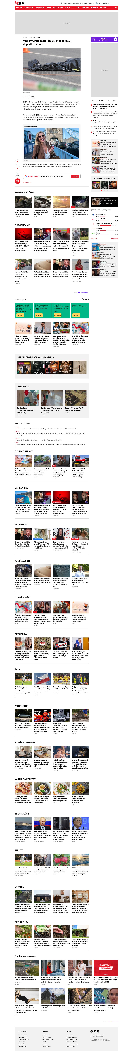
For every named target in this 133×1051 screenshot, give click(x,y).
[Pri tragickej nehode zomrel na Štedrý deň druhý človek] (42, 202)
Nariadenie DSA (22, 1046)
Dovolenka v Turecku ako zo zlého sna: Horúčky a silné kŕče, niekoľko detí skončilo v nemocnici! (46, 429)
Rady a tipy (55, 802)
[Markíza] (93, 215)
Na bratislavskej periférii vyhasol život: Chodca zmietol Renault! (61, 212)
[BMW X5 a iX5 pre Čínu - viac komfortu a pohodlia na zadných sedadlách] (23, 715)
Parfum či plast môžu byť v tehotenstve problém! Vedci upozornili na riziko (39, 440)
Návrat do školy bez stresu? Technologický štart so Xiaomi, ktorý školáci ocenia (22, 339)
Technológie (22, 813)
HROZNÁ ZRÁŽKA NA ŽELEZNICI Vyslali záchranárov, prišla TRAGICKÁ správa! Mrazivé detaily (78, 473)
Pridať (76, 176)
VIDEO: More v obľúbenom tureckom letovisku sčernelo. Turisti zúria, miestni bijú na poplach (80, 872)
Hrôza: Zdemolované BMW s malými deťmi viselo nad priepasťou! (22, 212)
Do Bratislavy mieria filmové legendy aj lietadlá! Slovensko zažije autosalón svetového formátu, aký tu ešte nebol (61, 340)
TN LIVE (19, 850)
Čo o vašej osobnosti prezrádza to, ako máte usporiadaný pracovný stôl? (41, 763)
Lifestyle (94, 8)
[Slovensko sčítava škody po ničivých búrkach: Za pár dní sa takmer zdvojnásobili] (42, 461)
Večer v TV (106, 210)
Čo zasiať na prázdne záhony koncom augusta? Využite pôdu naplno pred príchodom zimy (61, 943)
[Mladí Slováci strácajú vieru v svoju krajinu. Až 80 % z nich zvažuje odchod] (61, 643)
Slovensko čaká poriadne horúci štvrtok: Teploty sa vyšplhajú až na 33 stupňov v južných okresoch (61, 473)
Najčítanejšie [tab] (98, 101)
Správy (35, 733)
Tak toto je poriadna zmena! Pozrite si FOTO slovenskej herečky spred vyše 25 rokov (42, 545)
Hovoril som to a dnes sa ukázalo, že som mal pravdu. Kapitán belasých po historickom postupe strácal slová (23, 872)
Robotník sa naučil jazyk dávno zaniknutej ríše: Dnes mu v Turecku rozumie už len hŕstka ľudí (60, 582)
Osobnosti (36, 550)
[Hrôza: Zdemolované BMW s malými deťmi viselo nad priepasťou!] (23, 202)
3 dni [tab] (108, 101)
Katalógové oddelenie (71, 1042)
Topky (34, 37)
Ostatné (36, 695)
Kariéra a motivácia (26, 742)
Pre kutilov (21, 922)
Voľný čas (103, 8)
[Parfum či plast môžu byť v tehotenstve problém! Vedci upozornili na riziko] (42, 570)
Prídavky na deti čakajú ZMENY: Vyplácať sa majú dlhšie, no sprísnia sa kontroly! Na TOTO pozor (23, 472)
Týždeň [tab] (115, 101)
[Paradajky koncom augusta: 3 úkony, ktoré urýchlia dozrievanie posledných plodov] (23, 931)
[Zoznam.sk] (95, 1040)
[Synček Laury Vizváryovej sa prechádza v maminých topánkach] (52, 398)
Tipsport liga (56, 693)
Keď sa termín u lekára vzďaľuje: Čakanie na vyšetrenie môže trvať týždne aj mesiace (41, 339)
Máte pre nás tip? (70, 1046)
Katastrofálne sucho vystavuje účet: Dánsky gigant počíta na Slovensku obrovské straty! (41, 656)
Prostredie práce (37, 768)
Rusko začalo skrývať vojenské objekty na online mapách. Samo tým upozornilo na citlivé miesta (42, 835)
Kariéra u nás (22, 1042)
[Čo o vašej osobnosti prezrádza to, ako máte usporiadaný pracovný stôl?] (42, 752)
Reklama (45, 1031)
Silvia (83, 3)
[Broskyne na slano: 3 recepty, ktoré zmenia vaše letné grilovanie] (61, 788)
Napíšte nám (22, 1044)
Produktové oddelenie (71, 1037)
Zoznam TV (23, 386)
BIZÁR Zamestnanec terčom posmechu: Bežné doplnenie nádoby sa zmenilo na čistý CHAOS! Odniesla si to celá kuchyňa (50, 434)
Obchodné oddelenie (71, 1039)
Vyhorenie (55, 770)
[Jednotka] (93, 224)
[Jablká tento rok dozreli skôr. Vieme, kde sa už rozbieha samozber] (61, 860)
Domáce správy (23, 451)
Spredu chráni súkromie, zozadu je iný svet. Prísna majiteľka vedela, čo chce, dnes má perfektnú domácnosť (23, 908)
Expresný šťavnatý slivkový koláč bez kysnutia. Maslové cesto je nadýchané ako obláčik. (23, 800)
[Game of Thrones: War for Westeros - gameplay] (75, 398)
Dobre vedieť (18, 344)
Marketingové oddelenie (72, 1044)
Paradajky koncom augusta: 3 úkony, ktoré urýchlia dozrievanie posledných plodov (22, 943)
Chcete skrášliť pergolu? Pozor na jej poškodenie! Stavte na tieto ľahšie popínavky (80, 943)
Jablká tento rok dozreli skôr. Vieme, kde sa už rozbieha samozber (60, 870)
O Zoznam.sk (23, 1031)
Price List (45, 1044)
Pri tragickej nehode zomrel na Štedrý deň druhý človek (41, 212)
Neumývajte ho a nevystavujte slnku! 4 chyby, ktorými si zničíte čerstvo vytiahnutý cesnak (42, 943)
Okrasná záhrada (76, 947)
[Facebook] (91, 1031)
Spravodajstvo (69, 1035)
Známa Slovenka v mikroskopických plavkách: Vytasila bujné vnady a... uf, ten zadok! (60, 545)
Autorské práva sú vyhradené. (97, 1036)
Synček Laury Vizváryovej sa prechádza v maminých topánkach (52, 410)
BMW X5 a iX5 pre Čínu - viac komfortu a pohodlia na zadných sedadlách (23, 726)
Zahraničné (29, 8)
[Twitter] (98, 1031)
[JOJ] (93, 219)
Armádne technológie (20, 841)
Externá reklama (47, 1037)
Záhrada (17, 947)
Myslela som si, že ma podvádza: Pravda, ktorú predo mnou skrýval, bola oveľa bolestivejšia (108, 202)
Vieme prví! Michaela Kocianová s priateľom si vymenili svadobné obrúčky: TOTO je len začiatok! (80, 546)
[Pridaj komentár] (17, 162)
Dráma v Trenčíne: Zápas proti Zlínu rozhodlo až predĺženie (61, 689)
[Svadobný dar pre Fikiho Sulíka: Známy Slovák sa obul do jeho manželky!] (23, 534)
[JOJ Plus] (93, 233)
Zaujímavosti (58, 8)
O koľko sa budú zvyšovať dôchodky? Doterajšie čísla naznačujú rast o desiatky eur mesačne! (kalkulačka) (23, 656)
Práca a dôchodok (19, 768)
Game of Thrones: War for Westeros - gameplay (74, 409)
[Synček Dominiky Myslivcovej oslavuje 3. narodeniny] (28, 398)
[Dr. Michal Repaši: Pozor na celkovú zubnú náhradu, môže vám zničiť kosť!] (80, 570)
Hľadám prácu (75, 770)
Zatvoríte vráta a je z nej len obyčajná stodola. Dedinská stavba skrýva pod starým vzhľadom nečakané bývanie (50, 444)
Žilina (73, 479)
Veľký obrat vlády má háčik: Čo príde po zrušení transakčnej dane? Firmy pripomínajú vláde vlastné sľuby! (80, 656)
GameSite (67, 412)
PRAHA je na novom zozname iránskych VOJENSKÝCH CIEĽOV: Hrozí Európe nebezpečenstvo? (60, 509)
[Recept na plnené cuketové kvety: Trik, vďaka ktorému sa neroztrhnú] (80, 788)
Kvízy (78, 8)
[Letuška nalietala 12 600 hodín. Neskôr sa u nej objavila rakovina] (42, 860)
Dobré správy (23, 597)
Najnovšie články (23, 423)
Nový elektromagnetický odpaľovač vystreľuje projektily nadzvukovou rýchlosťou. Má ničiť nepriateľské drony (61, 835)
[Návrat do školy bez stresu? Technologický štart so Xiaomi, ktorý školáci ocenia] (80, 607)
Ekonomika (69, 8)
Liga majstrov (18, 697)
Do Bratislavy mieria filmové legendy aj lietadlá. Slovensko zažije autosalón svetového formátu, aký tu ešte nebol (42, 727)
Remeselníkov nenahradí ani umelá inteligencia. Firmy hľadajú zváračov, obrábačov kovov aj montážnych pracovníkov (80, 764)
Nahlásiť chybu (27, 182)
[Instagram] (95, 1031)
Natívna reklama (46, 1046)
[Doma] (93, 229)
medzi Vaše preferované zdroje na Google (45, 176)
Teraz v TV (95, 210)
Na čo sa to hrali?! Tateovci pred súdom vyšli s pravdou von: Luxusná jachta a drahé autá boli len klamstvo (79, 509)
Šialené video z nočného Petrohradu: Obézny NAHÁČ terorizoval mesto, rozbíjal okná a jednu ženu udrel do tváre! (42, 509)
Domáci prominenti (19, 548)
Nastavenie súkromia (24, 1039)
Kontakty (69, 1031)
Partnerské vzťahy (105, 198)
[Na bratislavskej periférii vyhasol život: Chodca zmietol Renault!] (61, 202)
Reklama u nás (46, 1035)
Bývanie (19, 886)
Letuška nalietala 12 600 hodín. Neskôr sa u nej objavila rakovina (42, 870)
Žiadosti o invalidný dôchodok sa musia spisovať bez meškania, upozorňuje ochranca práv (23, 763)
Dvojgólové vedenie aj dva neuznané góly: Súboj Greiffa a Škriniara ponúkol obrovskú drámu (80, 690)
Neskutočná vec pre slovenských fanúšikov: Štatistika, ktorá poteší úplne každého (60, 618)
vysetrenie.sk (75, 586)
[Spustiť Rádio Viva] (104, 38)
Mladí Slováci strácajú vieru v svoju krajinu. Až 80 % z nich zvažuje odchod (60, 655)
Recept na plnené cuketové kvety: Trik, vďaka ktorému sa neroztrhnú (78, 800)
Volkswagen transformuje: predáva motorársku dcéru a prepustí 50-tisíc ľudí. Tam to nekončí (60, 727)
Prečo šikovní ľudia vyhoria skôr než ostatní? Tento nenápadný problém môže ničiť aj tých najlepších (61, 764)
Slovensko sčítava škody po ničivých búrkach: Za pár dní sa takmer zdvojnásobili (41, 472)
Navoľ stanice (94, 238)
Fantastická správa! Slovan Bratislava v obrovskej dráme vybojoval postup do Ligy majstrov (23, 691)
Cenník (44, 1042)
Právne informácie (23, 1035)
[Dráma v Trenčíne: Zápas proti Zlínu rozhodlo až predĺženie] (61, 679)
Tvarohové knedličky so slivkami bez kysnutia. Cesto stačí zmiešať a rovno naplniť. (41, 800)
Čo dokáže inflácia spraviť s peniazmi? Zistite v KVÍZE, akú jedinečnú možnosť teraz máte (80, 339)
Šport (49, 8)
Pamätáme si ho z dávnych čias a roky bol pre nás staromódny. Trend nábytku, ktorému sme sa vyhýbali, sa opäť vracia (60, 908)
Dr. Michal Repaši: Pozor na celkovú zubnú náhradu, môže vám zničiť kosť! (80, 582)
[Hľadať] (116, 8)
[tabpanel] (104, 120)
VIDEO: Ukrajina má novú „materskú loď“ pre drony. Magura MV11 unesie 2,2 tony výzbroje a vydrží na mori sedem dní (23, 835)
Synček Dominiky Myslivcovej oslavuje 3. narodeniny (26, 410)
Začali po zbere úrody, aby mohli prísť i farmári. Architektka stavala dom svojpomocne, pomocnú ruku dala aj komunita (80, 908)
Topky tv (86, 8)
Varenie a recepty (25, 779)
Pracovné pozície (21, 299)
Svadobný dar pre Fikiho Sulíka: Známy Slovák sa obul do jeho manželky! (22, 544)
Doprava (74, 733)
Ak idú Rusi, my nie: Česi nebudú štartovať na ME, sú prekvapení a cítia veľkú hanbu (42, 690)
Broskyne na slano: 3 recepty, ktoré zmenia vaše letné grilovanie (60, 799)
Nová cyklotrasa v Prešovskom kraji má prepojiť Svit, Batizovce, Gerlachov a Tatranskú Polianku (79, 727)
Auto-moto (21, 705)
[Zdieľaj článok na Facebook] (17, 168)
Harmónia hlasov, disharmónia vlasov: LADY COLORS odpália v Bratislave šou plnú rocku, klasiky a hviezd (42, 619)
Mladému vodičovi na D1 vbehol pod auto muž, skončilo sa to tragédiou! (80, 212)
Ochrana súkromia (23, 1037)
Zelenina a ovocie (57, 947)
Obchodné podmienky (48, 1039)
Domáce (19, 8)
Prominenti (40, 8)
